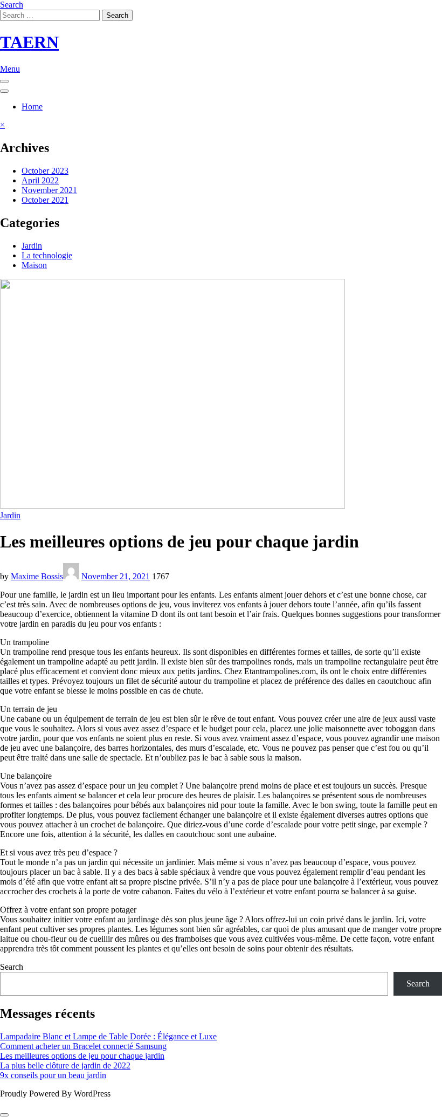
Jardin (32, 245)
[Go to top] (4, 1114)
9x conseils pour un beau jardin (53, 1075)
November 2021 (49, 190)
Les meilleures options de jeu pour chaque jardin (82, 1055)
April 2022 (40, 180)
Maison (34, 265)
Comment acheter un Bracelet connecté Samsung (83, 1046)
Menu (10, 68)
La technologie (47, 255)
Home (32, 106)
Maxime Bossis (37, 576)
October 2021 (45, 199)
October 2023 (45, 170)
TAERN (29, 42)
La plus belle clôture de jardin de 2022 (65, 1065)
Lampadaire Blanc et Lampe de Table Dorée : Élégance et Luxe (108, 1036)
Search (11, 4)
